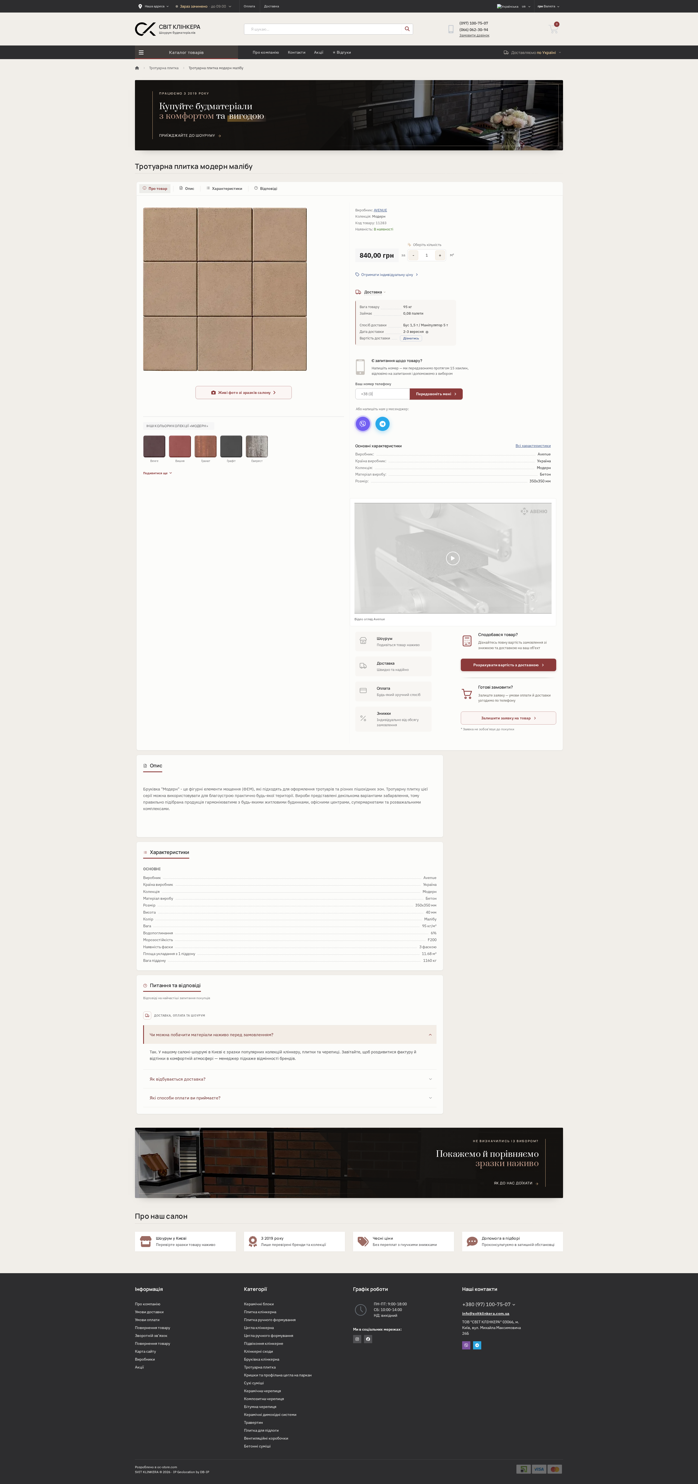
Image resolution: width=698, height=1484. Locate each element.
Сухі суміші (254, 1382)
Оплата (249, 6)
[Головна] (137, 68)
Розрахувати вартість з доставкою (506, 664)
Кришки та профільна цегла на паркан (278, 1375)
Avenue (380, 210)
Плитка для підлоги (261, 1430)
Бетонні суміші (257, 1446)
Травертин (253, 1422)
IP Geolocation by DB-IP (191, 1472)
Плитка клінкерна (260, 1311)
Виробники (145, 1359)
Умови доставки (149, 1311)
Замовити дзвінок (474, 35)
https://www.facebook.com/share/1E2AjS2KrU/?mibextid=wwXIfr (368, 1339)
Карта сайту (145, 1351)
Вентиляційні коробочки (266, 1438)
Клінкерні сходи (258, 1351)
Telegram (477, 1345)
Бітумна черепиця (260, 1406)
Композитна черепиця (264, 1398)
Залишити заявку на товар (506, 718)
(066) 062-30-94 (473, 29)
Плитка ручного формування (270, 1319)
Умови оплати (147, 1319)
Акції (319, 52)
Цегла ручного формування (268, 1335)
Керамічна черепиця (262, 1390)
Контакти (296, 52)
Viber (466, 1345)
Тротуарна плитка (164, 68)
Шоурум (384, 638)
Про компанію (266, 52)
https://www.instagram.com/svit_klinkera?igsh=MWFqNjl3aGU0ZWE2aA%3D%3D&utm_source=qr (357, 1339)
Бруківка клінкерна (261, 1359)
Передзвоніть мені (434, 393)
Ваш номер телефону (373, 384)
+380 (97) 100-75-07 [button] (486, 1304)
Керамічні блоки (259, 1303)
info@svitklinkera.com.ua (485, 1313)
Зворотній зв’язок (151, 1335)
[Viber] (363, 424)
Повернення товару (152, 1327)
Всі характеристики (533, 445)
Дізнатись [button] (411, 338)
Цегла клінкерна (259, 1327)
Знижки (384, 713)
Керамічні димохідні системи (270, 1414)
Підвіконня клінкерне (263, 1343)
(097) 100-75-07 (473, 23)
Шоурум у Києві (171, 1238)
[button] (387, 274)
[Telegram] (382, 424)
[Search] (407, 29)
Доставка (271, 6)
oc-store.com (167, 1467)
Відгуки (344, 52)
